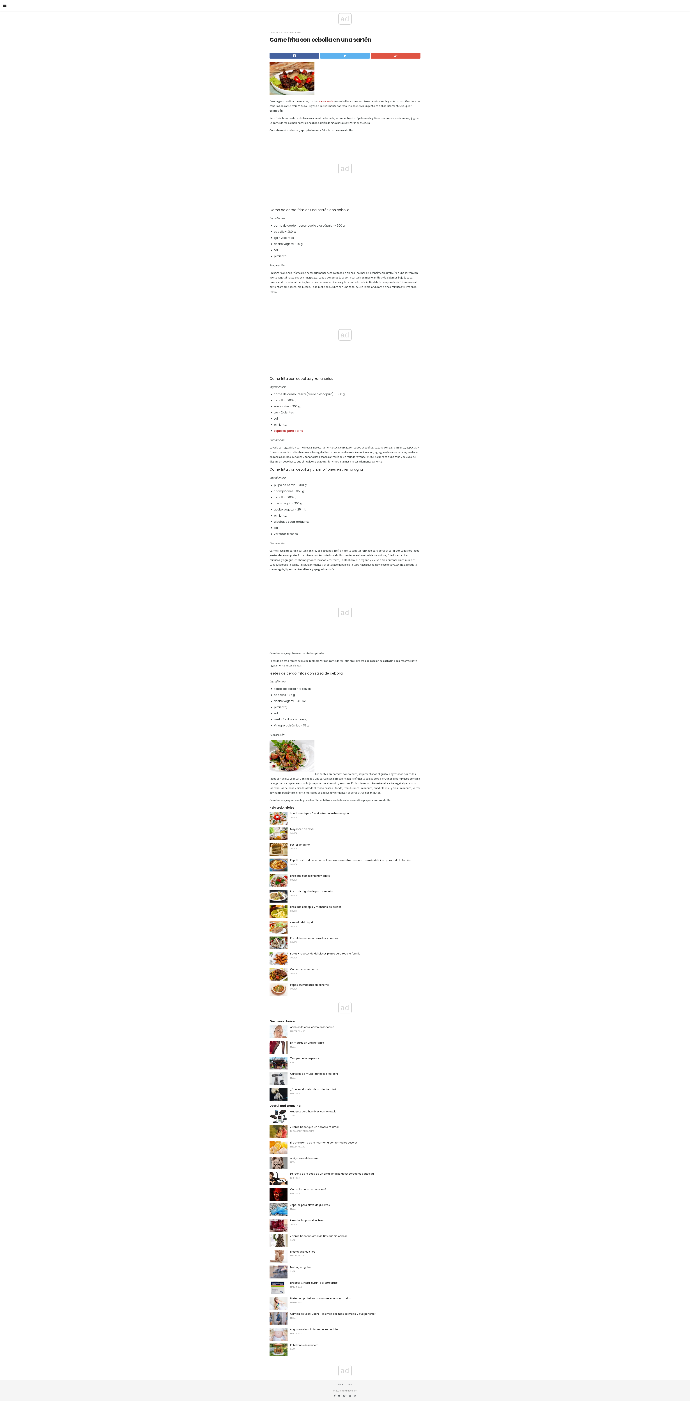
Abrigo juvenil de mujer (304, 1158)
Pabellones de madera (304, 1345)
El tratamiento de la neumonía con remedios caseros (324, 1142)
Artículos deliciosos (291, 32)
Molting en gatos (300, 1267)
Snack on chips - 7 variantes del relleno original (319, 813)
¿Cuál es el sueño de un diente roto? (313, 1089)
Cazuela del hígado (302, 922)
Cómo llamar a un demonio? (308, 1189)
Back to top (345, 1384)
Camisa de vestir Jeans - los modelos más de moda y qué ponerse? (333, 1314)
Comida (274, 32)
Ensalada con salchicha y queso (310, 876)
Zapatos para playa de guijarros (310, 1205)
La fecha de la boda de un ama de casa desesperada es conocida (332, 1173)
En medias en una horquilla (307, 1043)
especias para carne (288, 431)
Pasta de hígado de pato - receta (311, 891)
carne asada (326, 101)
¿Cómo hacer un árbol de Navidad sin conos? (318, 1236)
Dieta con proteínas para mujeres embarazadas (320, 1298)
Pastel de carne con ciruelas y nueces (314, 938)
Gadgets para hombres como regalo (313, 1111)
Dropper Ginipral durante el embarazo (314, 1283)
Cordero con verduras (304, 969)
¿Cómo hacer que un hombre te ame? (314, 1127)
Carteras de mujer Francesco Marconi (314, 1074)
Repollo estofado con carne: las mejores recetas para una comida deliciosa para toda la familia (350, 860)
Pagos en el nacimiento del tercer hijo (314, 1329)
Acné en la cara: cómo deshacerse (312, 1027)
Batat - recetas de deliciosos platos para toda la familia (325, 953)
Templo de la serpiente (304, 1058)
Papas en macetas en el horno (309, 985)
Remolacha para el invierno (307, 1220)
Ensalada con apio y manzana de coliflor (315, 907)
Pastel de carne (300, 844)
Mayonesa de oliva (302, 829)
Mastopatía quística (302, 1251)
